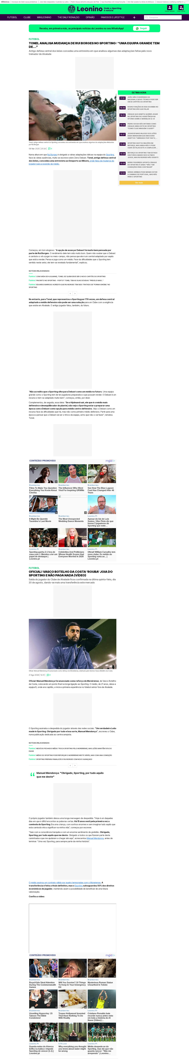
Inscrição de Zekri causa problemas (24, 2)
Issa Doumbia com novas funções (113, 2)
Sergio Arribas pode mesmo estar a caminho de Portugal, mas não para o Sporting (143, 174)
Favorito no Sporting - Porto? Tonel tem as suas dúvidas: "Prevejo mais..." (69, 280)
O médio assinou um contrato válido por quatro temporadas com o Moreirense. (65, 882)
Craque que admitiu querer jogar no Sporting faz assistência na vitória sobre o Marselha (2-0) (143, 116)
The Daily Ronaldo (68, 17)
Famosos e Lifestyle (113, 17)
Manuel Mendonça (95, 838)
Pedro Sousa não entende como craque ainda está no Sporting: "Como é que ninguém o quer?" (142, 126)
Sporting (110, 154)
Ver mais (139, 183)
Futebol (12, 17)
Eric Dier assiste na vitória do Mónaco (141, 2)
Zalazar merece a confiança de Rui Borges (171, 2)
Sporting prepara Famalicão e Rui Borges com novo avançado (64, 759)
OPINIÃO (90, 17)
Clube (27, 17)
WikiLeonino (44, 17)
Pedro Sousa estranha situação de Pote (85, 2)
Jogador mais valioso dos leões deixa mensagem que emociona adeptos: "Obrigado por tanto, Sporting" (142, 135)
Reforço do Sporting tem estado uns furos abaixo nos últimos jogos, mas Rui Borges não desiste (143, 155)
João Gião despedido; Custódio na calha (54, 2)
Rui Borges (52, 154)
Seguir (143, 28)
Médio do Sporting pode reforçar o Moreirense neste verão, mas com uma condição (74, 755)
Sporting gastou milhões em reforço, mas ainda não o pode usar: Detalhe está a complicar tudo (142, 145)
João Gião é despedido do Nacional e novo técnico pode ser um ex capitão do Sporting (143, 99)
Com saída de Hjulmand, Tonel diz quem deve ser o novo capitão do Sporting (71, 276)
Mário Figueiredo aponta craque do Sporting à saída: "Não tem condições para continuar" (142, 164)
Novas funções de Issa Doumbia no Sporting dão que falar (143, 108)
